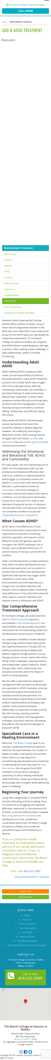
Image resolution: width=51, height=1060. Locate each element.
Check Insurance (27, 923)
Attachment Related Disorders (19, 312)
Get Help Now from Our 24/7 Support (27, 945)
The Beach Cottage (22, 743)
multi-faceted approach (28, 623)
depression (7, 442)
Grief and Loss (11, 283)
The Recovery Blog (27, 940)
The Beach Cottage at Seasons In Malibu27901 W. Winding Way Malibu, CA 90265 (25, 962)
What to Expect (27, 936)
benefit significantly (33, 442)
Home (4, 22)
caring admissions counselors (22, 815)
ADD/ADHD (10, 301)
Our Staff (27, 932)
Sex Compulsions (13, 306)
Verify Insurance (25, 897)
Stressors (9, 289)
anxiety (34, 438)
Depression (10, 253)
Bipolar (8, 265)
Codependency (11, 295)
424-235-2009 (31, 871)
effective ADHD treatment (15, 619)
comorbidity (8, 489)
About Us (27, 919)
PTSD (7, 271)
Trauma (8, 277)
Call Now (25, 11)
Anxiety (8, 259)
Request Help (25, 891)
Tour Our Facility (27, 928)
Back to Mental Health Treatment (32, 876)
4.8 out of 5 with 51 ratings (25, 1039)
